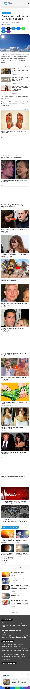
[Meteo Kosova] (8, 3)
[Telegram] (3, 31)
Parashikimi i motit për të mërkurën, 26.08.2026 (22, 554)
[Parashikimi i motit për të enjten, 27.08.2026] (22, 534)
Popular (22, 568)
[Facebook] (3, 28)
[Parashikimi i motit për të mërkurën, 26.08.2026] (22, 548)
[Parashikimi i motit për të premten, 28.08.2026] (7, 534)
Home (3, 9)
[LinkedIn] (13, 28)
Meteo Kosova (6, 22)
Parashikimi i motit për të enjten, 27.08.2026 (22, 539)
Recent (7, 568)
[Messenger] (18, 28)
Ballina (3, 13)
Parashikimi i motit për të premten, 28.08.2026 (7, 539)
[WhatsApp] (23, 28)
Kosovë (7, 9)
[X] (8, 28)
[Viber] (8, 31)
